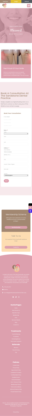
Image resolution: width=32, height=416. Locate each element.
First (5, 136)
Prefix (5, 132)
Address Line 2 (7, 154)
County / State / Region (9, 164)
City (5, 159)
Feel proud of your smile (13, 68)
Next (6, 181)
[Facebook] (13, 297)
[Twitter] (16, 297)
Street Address (7, 149)
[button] (28, 5)
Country (5, 173)
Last (5, 142)
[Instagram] (19, 297)
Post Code (6, 169)
